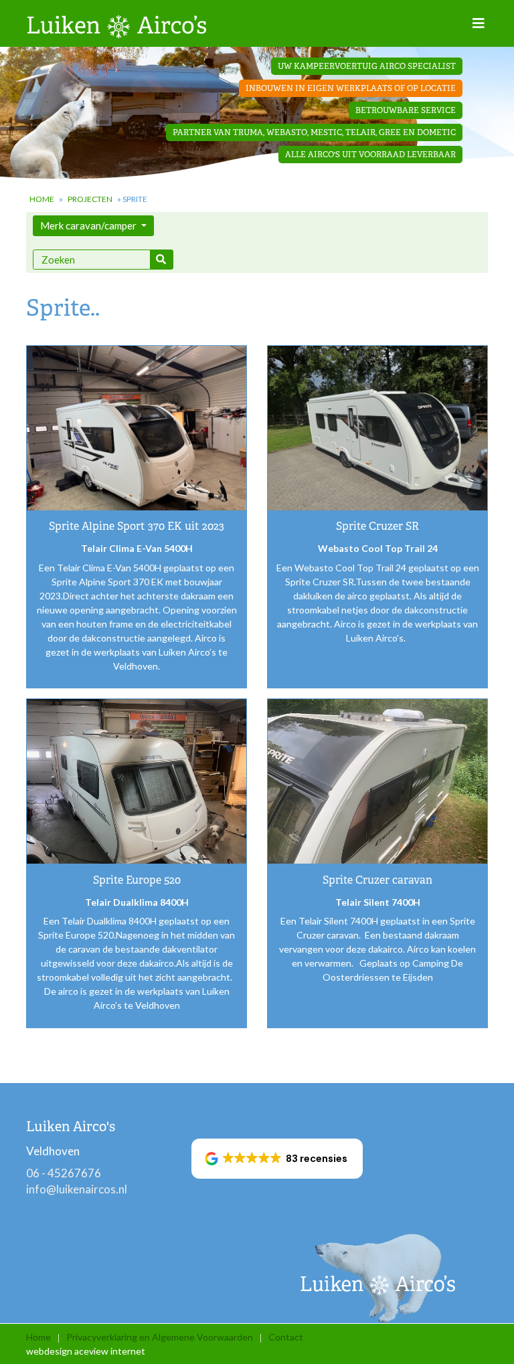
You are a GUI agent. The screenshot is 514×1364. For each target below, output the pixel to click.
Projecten (90, 199)
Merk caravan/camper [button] (89, 225)
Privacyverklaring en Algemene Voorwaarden (159, 1337)
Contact (285, 1337)
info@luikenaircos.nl (76, 1189)
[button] (277, 1159)
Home (41, 199)
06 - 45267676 (63, 1173)
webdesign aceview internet (85, 1351)
